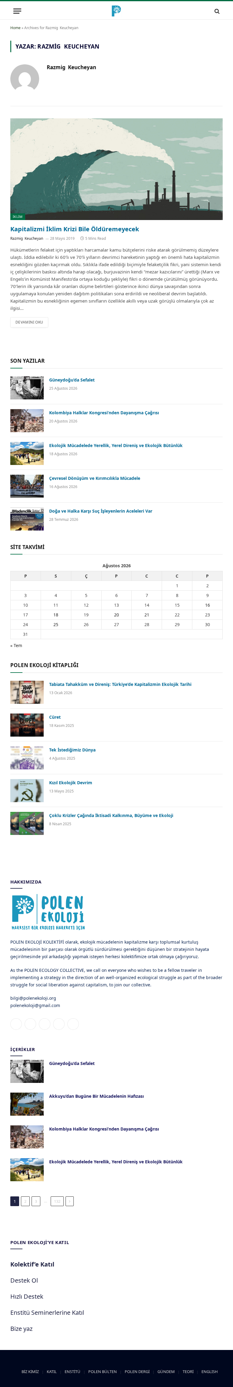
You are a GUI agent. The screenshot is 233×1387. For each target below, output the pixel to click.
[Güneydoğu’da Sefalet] (27, 387)
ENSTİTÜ (72, 1371)
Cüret (55, 717)
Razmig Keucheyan (72, 67)
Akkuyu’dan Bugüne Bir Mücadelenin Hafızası (96, 1096)
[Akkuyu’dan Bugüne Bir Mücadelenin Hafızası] (27, 1104)
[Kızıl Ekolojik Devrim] (27, 790)
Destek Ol (24, 1280)
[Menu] (17, 11)
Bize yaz (21, 1328)
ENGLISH (209, 1371)
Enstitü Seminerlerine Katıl (47, 1312)
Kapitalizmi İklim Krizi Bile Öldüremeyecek (74, 229)
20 (116, 615)
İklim (18, 216)
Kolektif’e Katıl (32, 1264)
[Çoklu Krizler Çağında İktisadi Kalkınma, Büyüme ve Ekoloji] (27, 823)
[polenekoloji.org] (116, 11)
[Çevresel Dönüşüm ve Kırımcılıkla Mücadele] (27, 486)
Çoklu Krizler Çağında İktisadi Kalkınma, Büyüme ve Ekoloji (111, 815)
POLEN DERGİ (137, 1371)
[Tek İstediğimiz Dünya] (27, 757)
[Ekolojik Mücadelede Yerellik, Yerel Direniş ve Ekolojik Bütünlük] (27, 453)
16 (207, 605)
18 (55, 615)
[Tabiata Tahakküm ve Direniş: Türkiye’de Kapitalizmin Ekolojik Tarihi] (27, 692)
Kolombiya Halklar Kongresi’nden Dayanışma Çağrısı (104, 412)
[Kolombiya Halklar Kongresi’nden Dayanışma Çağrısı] (27, 420)
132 (57, 1201)
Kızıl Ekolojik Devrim (70, 782)
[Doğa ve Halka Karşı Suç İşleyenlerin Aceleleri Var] (27, 519)
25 (55, 624)
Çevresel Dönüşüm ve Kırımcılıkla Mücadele (94, 478)
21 (146, 615)
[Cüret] (27, 725)
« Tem (16, 645)
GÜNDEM (166, 1371)
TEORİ (188, 1371)
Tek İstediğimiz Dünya (72, 750)
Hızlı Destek (26, 1296)
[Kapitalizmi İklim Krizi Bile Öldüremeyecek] (116, 169)
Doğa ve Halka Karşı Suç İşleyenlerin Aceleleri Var (100, 511)
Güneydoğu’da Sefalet (72, 380)
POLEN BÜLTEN (102, 1371)
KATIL (52, 1371)
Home (15, 27)
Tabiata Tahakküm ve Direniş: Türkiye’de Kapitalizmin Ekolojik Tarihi (120, 684)
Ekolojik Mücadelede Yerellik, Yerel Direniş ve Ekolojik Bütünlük (116, 445)
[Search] (216, 11)
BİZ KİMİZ (30, 1371)
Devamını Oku (29, 322)
